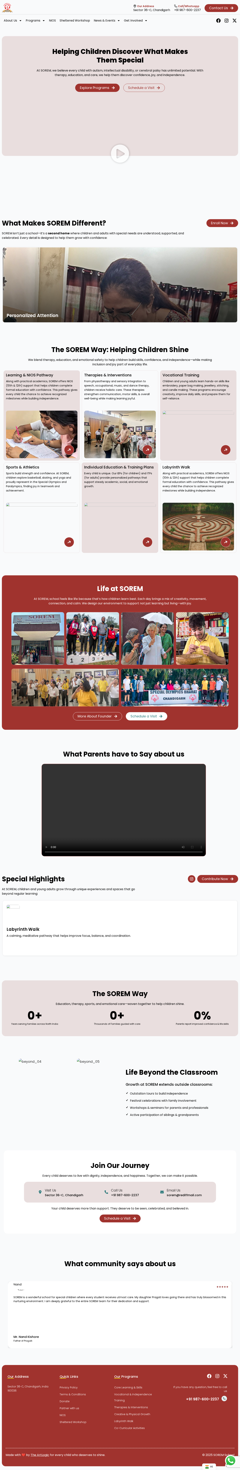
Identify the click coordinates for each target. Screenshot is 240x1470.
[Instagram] (226, 20)
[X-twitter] (234, 20)
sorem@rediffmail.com (184, 1195)
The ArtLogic (40, 1455)
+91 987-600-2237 (187, 10)
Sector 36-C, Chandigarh (151, 10)
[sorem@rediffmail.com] (162, 1192)
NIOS (52, 20)
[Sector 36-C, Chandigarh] (135, 6)
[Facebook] (218, 20)
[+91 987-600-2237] (176, 6)
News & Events (104, 20)
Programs (33, 20)
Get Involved (133, 20)
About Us (10, 20)
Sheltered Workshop (75, 20)
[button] (120, 154)
